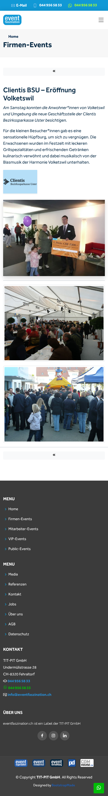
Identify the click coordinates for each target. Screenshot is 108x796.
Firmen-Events (20, 519)
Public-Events (19, 549)
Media (13, 574)
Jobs (12, 604)
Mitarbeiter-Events (23, 529)
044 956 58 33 (50, 5)
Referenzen (17, 584)
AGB (11, 624)
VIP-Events (17, 539)
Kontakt (14, 594)
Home (13, 37)
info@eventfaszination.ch (29, 695)
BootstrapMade (63, 785)
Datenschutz (18, 634)
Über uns (15, 614)
